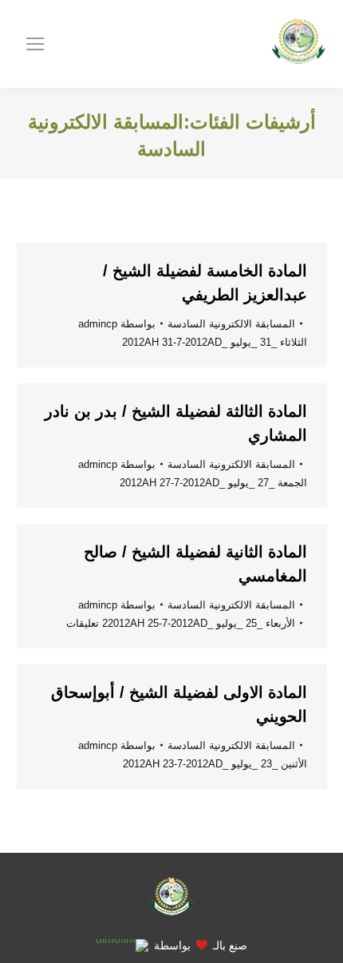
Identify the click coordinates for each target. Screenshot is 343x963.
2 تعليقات (87, 623)
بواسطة (117, 324)
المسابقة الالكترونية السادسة (231, 324)
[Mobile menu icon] (35, 44)
